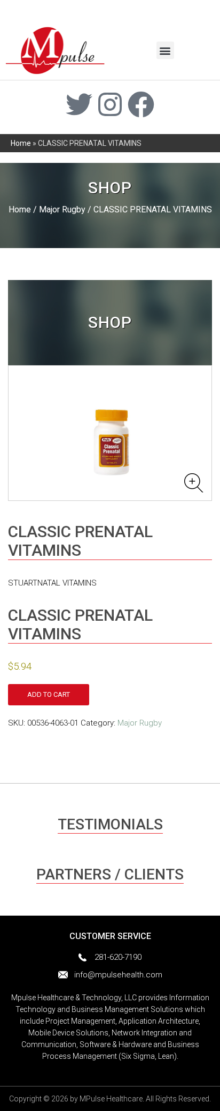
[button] (165, 50)
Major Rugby (62, 209)
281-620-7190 (118, 957)
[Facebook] (141, 104)
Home (21, 143)
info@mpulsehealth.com (118, 975)
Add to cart (48, 694)
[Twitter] (79, 104)
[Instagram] (110, 104)
